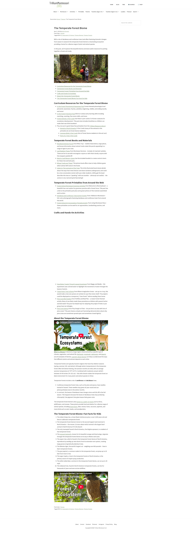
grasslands (87, 354)
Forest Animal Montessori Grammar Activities (71, 186)
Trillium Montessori (59, 5)
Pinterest (94, 524)
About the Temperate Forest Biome (68, 96)
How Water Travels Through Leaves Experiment (72, 284)
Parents (88, 12)
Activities (72, 12)
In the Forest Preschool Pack (66, 114)
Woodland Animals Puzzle (65, 144)
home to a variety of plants (85, 402)
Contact (82, 524)
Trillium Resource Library (98, 126)
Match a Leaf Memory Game (66, 158)
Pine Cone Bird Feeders (64, 299)
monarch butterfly (65, 434)
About (55, 12)
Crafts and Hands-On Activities (66, 93)
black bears (73, 407)
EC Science (71, 35)
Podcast (129, 12)
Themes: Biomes (79, 35)
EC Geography (64, 35)
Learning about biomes (79, 357)
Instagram (101, 524)
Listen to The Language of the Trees (68, 168)
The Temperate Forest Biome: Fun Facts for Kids (72, 98)
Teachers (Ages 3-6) (96, 12)
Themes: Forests (88, 35)
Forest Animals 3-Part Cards (65, 118)
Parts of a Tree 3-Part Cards (68, 136)
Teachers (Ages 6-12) (112, 12)
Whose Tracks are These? (65, 163)
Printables (81, 12)
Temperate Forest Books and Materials (69, 89)
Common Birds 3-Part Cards (68, 133)
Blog (115, 524)
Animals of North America (68, 128)
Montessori (63, 12)
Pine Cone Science (62, 308)
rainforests (94, 354)
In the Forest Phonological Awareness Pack (70, 106)
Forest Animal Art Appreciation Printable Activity (72, 203)
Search (135, 12)
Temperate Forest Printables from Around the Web (73, 91)
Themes (62, 33)
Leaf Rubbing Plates (63, 151)
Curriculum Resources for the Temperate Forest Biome (74, 86)
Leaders (123, 12)
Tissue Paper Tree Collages (65, 291)
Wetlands (80, 354)
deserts (103, 354)
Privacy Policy (109, 524)
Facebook (88, 524)
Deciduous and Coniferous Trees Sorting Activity (72, 196)
